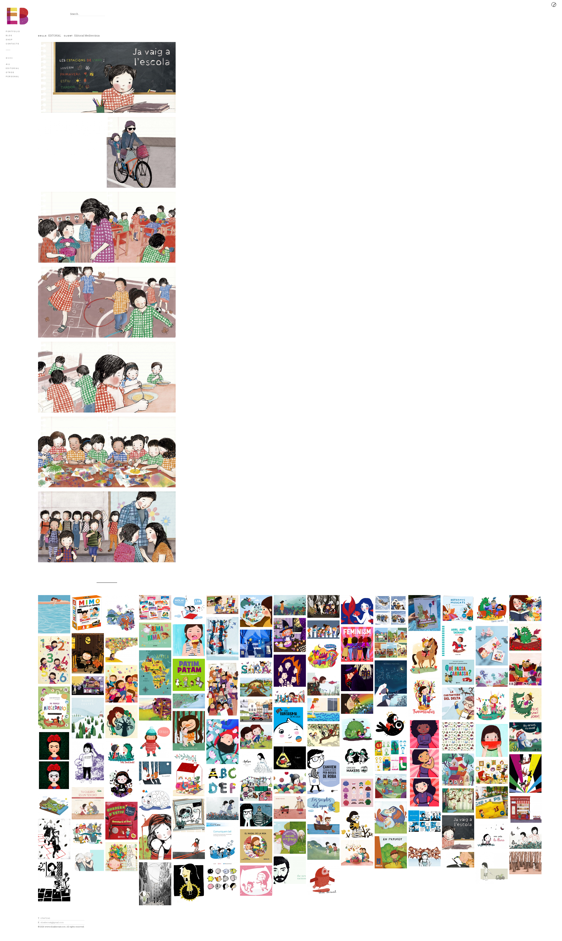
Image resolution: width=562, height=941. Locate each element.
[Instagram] (60, 15)
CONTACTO (12, 44)
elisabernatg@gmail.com (52, 922)
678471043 (45, 918)
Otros (10, 72)
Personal (12, 77)
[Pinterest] (54, 15)
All (8, 64)
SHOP (9, 40)
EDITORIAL (12, 68)
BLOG (9, 36)
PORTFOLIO (13, 31)
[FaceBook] (41, 15)
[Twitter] (47, 15)
